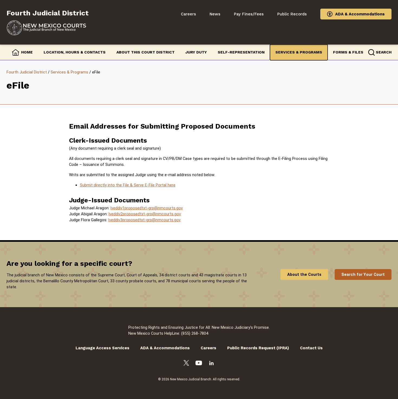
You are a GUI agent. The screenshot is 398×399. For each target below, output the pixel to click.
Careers (188, 14)
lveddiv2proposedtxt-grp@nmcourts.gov (145, 214)
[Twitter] (186, 363)
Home (27, 52)
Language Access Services (102, 348)
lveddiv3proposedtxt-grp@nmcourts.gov (144, 219)
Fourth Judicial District (26, 72)
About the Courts (304, 274)
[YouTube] (198, 364)
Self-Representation (241, 52)
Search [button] (384, 52)
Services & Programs (298, 52)
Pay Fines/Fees (249, 14)
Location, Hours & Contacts (75, 52)
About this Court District (145, 52)
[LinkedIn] (211, 364)
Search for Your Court (363, 274)
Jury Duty (196, 52)
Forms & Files (348, 52)
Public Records (292, 14)
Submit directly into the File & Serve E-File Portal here (127, 185)
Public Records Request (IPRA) (258, 348)
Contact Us (311, 348)
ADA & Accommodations (360, 14)
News (215, 14)
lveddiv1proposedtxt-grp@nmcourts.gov (146, 208)
